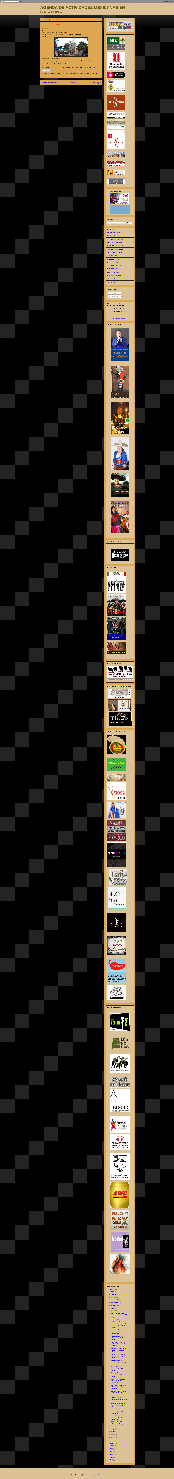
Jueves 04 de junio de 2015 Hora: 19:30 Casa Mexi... (118, 1331)
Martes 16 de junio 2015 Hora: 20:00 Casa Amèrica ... (118, 1380)
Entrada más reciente (49, 83)
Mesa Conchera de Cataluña (80, 73)
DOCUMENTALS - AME (114, 242)
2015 (111, 1292)
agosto (113, 1305)
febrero (113, 1437)
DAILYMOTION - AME (114, 275)
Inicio (73, 83)
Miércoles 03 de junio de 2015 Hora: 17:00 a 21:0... (118, 1325)
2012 (111, 1449)
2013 (111, 1446)
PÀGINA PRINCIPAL (113, 232)
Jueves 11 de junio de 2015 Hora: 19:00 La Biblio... (118, 1356)
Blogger (100, 1475)
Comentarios (114, 296)
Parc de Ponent (94, 73)
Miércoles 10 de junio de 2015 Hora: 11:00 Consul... (118, 1350)
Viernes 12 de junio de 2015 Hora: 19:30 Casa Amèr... (119, 1362)
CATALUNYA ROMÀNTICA (115, 246)
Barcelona (51, 73)
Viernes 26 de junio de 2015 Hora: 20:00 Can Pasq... (119, 1405)
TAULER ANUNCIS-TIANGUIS (116, 252)
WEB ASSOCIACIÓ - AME (115, 239)
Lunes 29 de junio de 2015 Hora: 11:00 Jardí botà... (117, 1417)
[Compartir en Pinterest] (50, 70)
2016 (111, 1289)
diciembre (114, 1294)
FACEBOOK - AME (113, 259)
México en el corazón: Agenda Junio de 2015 (119, 1314)
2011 (111, 1451)
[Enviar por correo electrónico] (43, 70)
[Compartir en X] (47, 70)
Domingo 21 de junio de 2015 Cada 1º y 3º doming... (118, 1386)
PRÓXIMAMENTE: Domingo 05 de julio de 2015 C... (119, 1423)
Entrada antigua (95, 83)
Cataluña (57, 73)
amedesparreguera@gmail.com (119, 318)
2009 (111, 1457)
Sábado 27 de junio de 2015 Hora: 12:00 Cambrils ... (118, 1411)
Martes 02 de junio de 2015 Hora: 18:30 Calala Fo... (118, 1319)
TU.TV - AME (111, 279)
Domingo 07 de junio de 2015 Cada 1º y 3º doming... (118, 1343)
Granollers (69, 73)
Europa (63, 73)
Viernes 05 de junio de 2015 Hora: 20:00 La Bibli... (118, 1337)
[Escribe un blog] (45, 70)
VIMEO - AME (111, 282)
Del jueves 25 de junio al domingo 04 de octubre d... (119, 1399)
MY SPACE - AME (113, 262)
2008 (111, 1460)
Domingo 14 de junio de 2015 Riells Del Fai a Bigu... (118, 1374)
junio (113, 1311)
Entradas (113, 293)
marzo (113, 1434)
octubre (114, 1300)
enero (113, 1440)
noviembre (114, 1297)
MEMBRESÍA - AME (113, 236)
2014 (111, 1443)
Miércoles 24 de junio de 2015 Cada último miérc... (118, 1393)
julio (112, 1308)
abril (112, 1431)
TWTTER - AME (112, 256)
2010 (111, 1454)
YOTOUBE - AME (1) (114, 265)
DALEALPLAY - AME (113, 272)
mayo (113, 1429)
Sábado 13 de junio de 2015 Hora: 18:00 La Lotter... (118, 1368)
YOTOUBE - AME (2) (114, 269)
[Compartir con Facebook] (49, 70)
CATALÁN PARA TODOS (115, 249)
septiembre (115, 1302)
